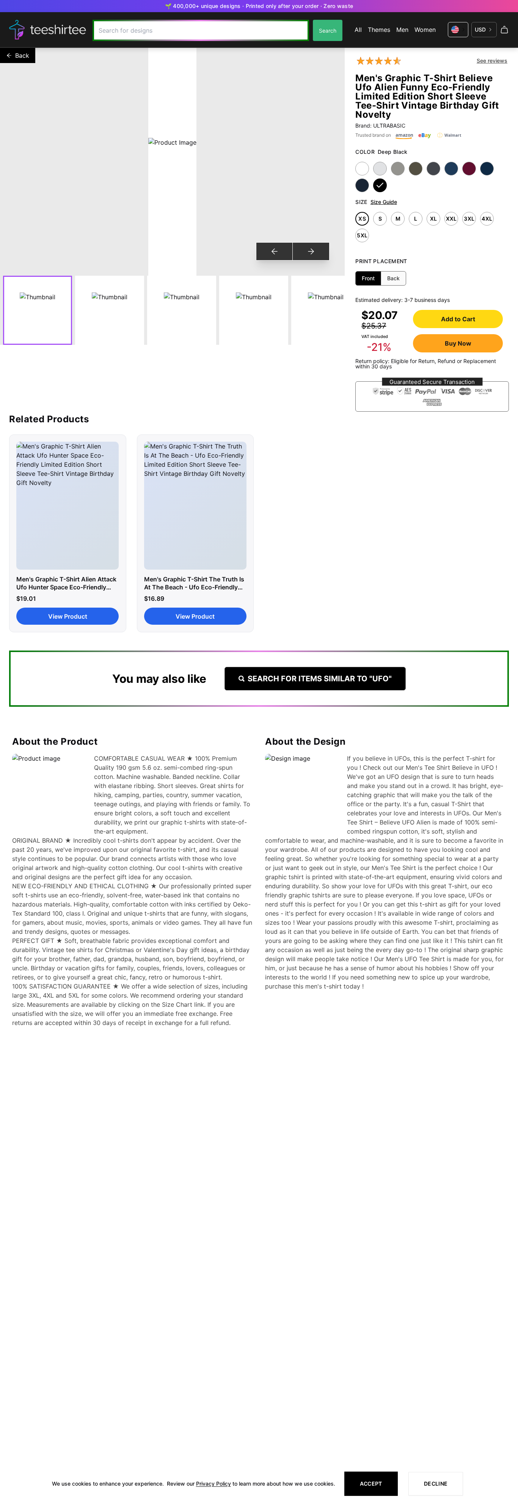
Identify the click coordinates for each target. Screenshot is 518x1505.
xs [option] (362, 218)
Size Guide (383, 202)
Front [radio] (368, 278)
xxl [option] (451, 218)
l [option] (415, 218)
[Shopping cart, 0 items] (504, 29)
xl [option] (433, 218)
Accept (371, 1483)
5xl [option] (362, 235)
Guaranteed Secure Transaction (432, 381)
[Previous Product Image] (274, 251)
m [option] (398, 218)
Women (425, 29)
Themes (379, 29)
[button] (432, 396)
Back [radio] (393, 278)
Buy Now (458, 343)
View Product (67, 616)
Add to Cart (458, 319)
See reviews (492, 60)
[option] (362, 168)
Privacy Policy (213, 1483)
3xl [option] (469, 218)
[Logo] (47, 29)
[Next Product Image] (310, 251)
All (358, 29)
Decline (435, 1483)
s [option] (380, 218)
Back (22, 55)
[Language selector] (458, 29)
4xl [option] (487, 218)
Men (402, 29)
